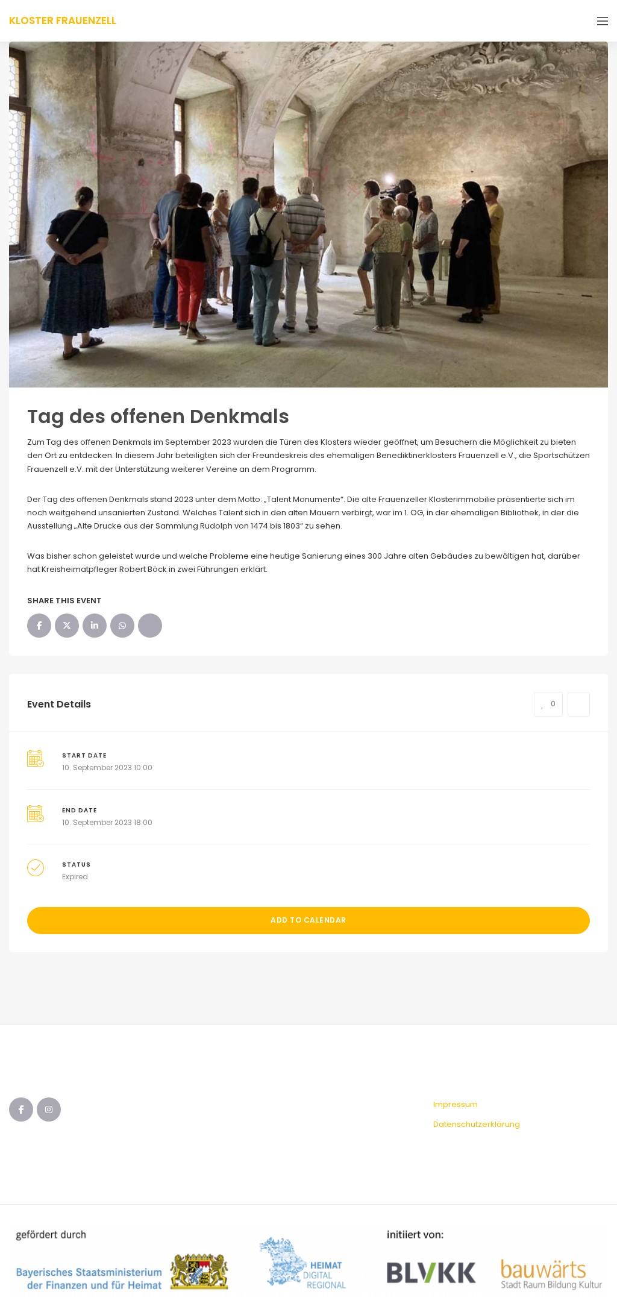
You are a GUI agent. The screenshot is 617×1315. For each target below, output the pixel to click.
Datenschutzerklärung (476, 1124)
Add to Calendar (308, 920)
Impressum (455, 1104)
